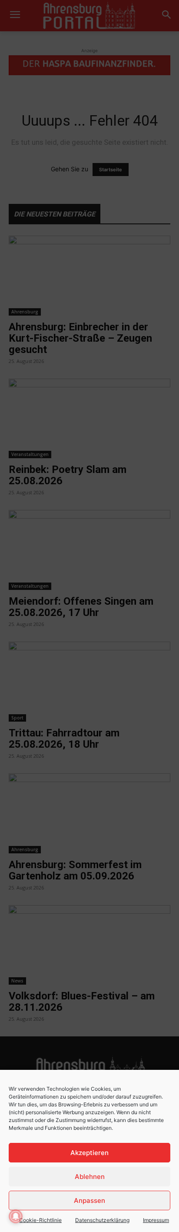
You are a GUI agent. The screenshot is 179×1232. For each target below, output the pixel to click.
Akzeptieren (89, 1153)
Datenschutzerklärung (102, 1220)
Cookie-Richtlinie (40, 1220)
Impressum (156, 1220)
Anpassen (89, 1200)
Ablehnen (90, 1176)
